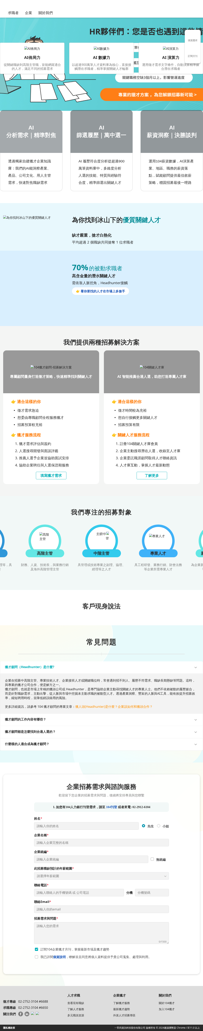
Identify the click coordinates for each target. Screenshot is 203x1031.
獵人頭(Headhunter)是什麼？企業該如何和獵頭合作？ (114, 706)
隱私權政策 (9, 1027)
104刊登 (111, 807)
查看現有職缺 (75, 1003)
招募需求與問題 (46, 918)
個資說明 (59, 957)
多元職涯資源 (75, 1015)
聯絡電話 (41, 885)
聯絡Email (42, 902)
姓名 (38, 818)
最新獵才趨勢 (121, 1009)
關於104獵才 (167, 1003)
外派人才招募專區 (124, 1015)
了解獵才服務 (121, 1003)
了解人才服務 (75, 1009)
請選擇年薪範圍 (48, 876)
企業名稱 (41, 835)
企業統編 (41, 852)
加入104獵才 (167, 1009)
